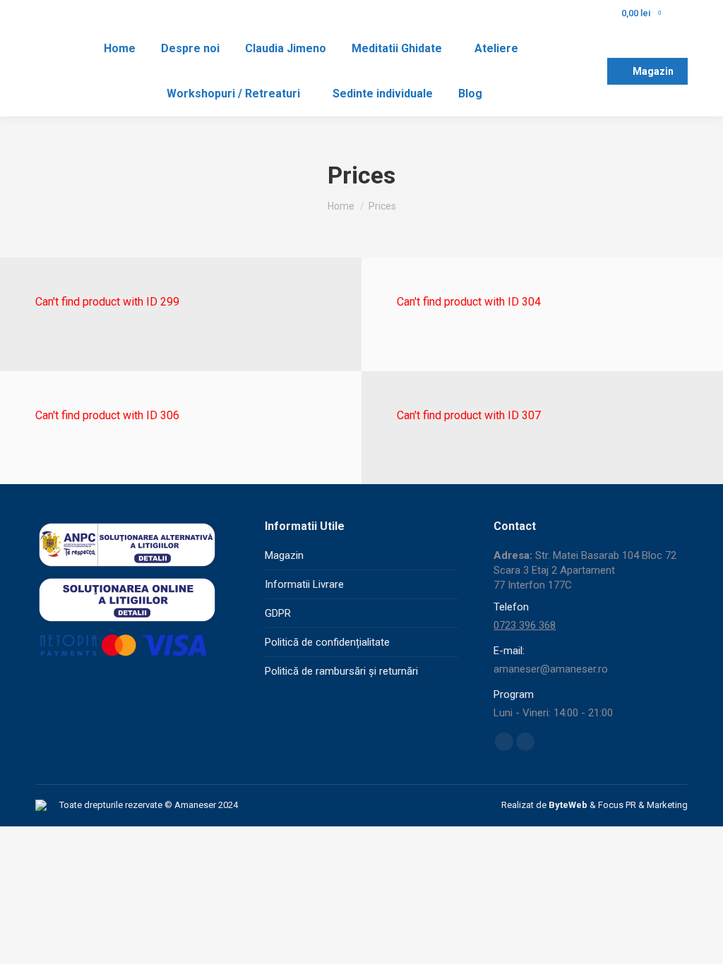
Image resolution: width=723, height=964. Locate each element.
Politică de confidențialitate (327, 642)
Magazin (284, 555)
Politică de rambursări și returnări (341, 671)
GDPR (278, 613)
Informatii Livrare (304, 584)
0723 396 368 (525, 625)
